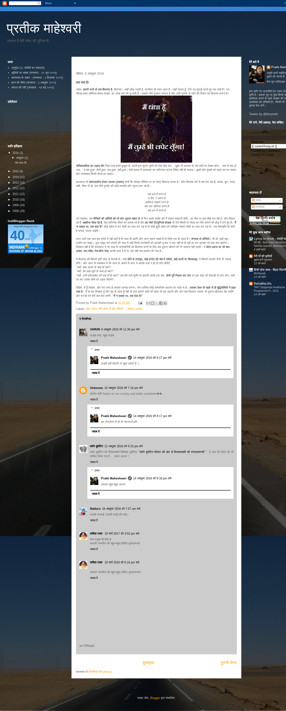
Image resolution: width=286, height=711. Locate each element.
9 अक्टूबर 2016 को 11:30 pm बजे (120, 329)
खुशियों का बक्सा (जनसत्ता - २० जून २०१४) (34, 72)
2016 (16, 153)
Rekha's (95, 508)
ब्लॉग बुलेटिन (96, 446)
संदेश (257, 200)
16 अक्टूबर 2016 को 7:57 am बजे (121, 508)
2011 (16, 194)
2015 (16, 171)
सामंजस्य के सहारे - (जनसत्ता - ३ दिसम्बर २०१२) (37, 77)
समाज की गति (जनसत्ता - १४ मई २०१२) (32, 87)
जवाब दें (94, 341)
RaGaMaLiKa (262, 283)
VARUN (95, 329)
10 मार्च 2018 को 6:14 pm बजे (122, 562)
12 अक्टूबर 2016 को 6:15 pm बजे (123, 446)
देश (88, 308)
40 (17, 235)
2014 (16, 177)
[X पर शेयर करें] (156, 303)
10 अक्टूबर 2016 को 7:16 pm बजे (123, 388)
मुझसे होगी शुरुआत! (263, 259)
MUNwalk (260, 273)
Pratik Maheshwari (113, 357)
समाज (131, 308)
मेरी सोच (103, 308)
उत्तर (97, 349)
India (139, 308)
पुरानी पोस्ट (229, 663)
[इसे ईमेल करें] (148, 303)
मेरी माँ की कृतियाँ (263, 256)
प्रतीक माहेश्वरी (44, 28)
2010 (16, 199)
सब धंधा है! (21, 162)
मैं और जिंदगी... (117, 308)
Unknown (96, 388)
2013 (16, 182)
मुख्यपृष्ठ (148, 663)
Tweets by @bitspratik (263, 114)
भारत (94, 308)
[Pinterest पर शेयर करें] (165, 303)
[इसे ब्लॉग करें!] (152, 303)
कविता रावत (96, 533)
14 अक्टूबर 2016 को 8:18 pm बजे (152, 478)
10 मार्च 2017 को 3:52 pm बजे (122, 533)
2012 (16, 188)
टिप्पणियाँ (259, 207)
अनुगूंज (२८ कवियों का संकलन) (27, 67)
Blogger (155, 698)
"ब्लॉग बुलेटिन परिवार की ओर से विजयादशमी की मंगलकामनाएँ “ (173, 452)
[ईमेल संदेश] (140, 302)
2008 (16, 211)
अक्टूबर (20, 157)
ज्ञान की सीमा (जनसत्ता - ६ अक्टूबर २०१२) (33, 82)
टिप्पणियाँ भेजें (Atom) (100, 671)
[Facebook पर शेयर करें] (161, 303)
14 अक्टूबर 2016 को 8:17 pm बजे (152, 357)
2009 (16, 205)
